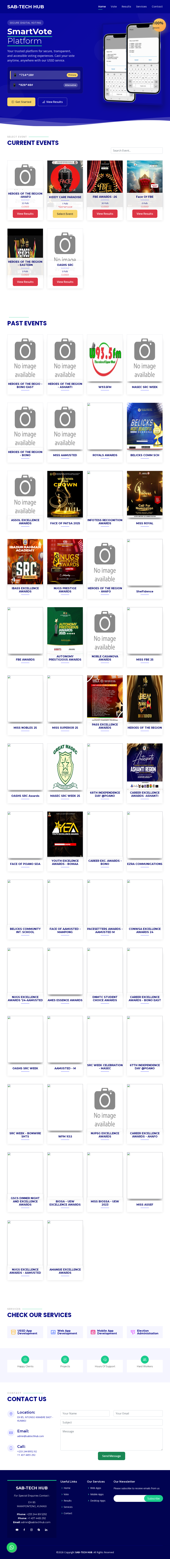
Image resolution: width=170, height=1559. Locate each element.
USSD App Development (27, 1332)
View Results (54, 102)
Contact (157, 6)
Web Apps (95, 1488)
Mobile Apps (97, 1494)
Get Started (23, 102)
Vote (114, 6)
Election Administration (147, 1332)
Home (102, 6)
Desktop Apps (97, 1501)
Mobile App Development (107, 1332)
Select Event (65, 214)
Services (141, 6)
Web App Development (67, 1332)
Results (126, 6)
